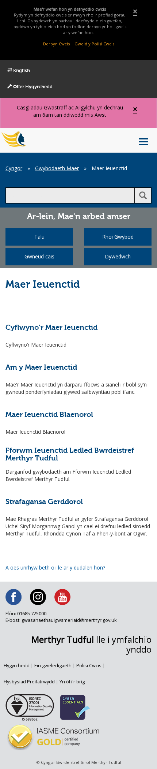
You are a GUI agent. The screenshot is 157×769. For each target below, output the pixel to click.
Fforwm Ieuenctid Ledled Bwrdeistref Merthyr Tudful (69, 454)
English (21, 70)
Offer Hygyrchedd (32, 87)
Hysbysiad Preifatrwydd (29, 682)
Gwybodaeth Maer (57, 168)
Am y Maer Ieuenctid (41, 367)
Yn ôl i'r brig (72, 682)
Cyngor (13, 168)
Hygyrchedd (17, 665)
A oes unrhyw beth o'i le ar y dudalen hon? (55, 567)
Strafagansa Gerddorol (44, 502)
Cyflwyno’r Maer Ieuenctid (51, 327)
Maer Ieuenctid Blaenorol (49, 414)
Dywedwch (118, 256)
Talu (39, 236)
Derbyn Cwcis (56, 43)
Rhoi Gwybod (118, 236)
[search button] (143, 195)
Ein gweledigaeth (53, 665)
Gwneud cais (39, 256)
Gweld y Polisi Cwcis (94, 43)
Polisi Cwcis (89, 665)
